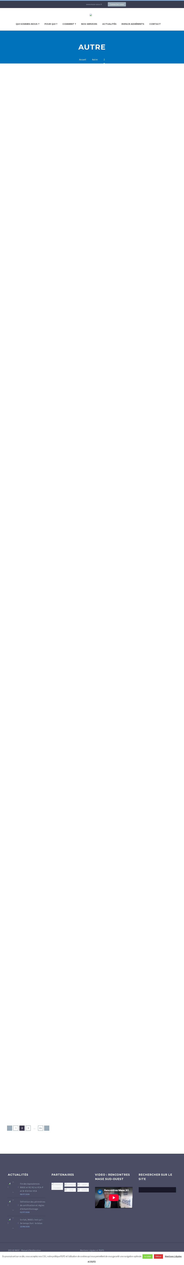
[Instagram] (68, 4)
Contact (155, 24)
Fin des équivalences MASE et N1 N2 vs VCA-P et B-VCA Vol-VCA (31, 1187)
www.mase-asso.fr (94, 4)
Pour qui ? (51, 24)
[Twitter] (64, 4)
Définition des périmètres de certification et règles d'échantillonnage (32, 1205)
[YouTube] (72, 4)
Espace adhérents (133, 24)
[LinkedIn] (59, 4)
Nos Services (89, 24)
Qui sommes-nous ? (27, 24)
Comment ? (69, 24)
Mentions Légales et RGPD (92, 1250)
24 (40, 1128)
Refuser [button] (158, 1256)
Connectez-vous (117, 4)
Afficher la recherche (173, 1189)
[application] (114, 1197)
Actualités (109, 24)
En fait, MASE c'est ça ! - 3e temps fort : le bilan (31, 1221)
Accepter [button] (147, 1256)
